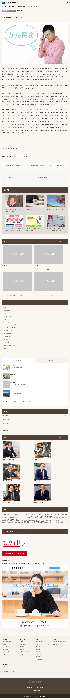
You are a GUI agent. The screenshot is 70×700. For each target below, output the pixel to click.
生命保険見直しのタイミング (9, 345)
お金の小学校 (7, 342)
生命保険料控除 (10, 522)
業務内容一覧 (6, 322)
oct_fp (11, 165)
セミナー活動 (7, 336)
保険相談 (6, 339)
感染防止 (44, 520)
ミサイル (65, 514)
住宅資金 (29, 517)
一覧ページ (62, 241)
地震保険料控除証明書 (28, 520)
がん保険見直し (50, 165)
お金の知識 (34, 415)
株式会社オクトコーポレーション (30, 696)
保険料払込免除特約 (42, 516)
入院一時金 (13, 519)
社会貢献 (46, 522)
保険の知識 (5, 10)
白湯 (26, 522)
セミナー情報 (34, 419)
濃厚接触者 (48, 520)
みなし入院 (41, 514)
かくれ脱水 (36, 514)
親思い (62, 522)
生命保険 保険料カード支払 (57, 520)
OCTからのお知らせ (7, 641)
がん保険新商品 (58, 165)
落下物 (59, 522)
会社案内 (5, 307)
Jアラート (4, 514)
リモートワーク (18, 517)
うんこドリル (19, 514)
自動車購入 (50, 522)
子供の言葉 (35, 520)
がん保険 (33, 165)
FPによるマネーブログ (10, 6)
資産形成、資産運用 (8, 330)
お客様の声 (51, 360)
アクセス (5, 348)
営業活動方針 (7, 310)
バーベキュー (60, 514)
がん (37, 165)
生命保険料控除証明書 (19, 522)
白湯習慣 (31, 522)
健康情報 (66, 517)
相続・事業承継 (7, 333)
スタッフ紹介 (23, 644)
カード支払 (46, 514)
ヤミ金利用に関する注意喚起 (8, 517)
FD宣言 (5, 319)
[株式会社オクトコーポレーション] (16, 2)
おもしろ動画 (30, 514)
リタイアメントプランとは (10, 327)
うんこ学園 (24, 514)
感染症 (39, 520)
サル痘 (55, 514)
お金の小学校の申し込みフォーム (10, 353)
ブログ (12, 10)
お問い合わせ (6, 351)
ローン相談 (24, 517)
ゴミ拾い (51, 514)
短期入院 (39, 522)
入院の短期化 (42, 165)
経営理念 (6, 313)
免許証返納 (4, 520)
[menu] (67, 2)
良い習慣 (55, 522)
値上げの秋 (56, 517)
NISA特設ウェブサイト (11, 514)
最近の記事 (18, 360)
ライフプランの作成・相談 (10, 324)
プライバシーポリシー (9, 316)
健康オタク (61, 517)
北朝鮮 (21, 520)
